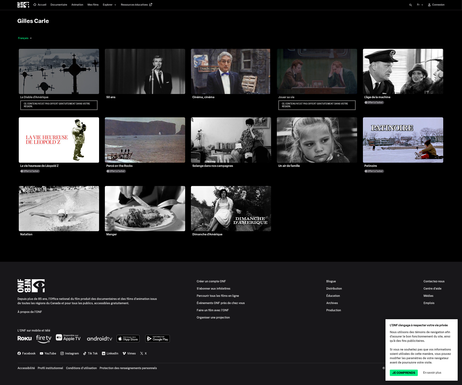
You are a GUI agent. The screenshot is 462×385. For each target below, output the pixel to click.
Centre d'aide (432, 288)
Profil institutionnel (50, 368)
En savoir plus (432, 372)
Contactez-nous (434, 281)
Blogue (331, 281)
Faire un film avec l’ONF (213, 310)
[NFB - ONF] (23, 5)
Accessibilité (26, 368)
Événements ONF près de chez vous (221, 303)
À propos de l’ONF (30, 312)
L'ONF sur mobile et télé (34, 330)
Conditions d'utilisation (81, 368)
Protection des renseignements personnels (128, 368)
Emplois (429, 303)
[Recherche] (410, 5)
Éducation (333, 296)
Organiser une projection (213, 317)
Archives (332, 303)
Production (333, 310)
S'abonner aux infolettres (213, 288)
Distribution (334, 288)
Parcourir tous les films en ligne (218, 296)
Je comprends (403, 373)
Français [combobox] (23, 38)
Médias (428, 296)
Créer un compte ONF (211, 281)
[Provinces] (30, 38)
